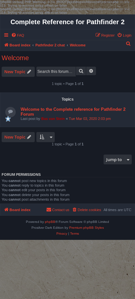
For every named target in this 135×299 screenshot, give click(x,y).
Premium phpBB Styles (86, 227)
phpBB (50, 222)
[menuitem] (17, 35)
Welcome (15, 57)
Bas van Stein (53, 119)
